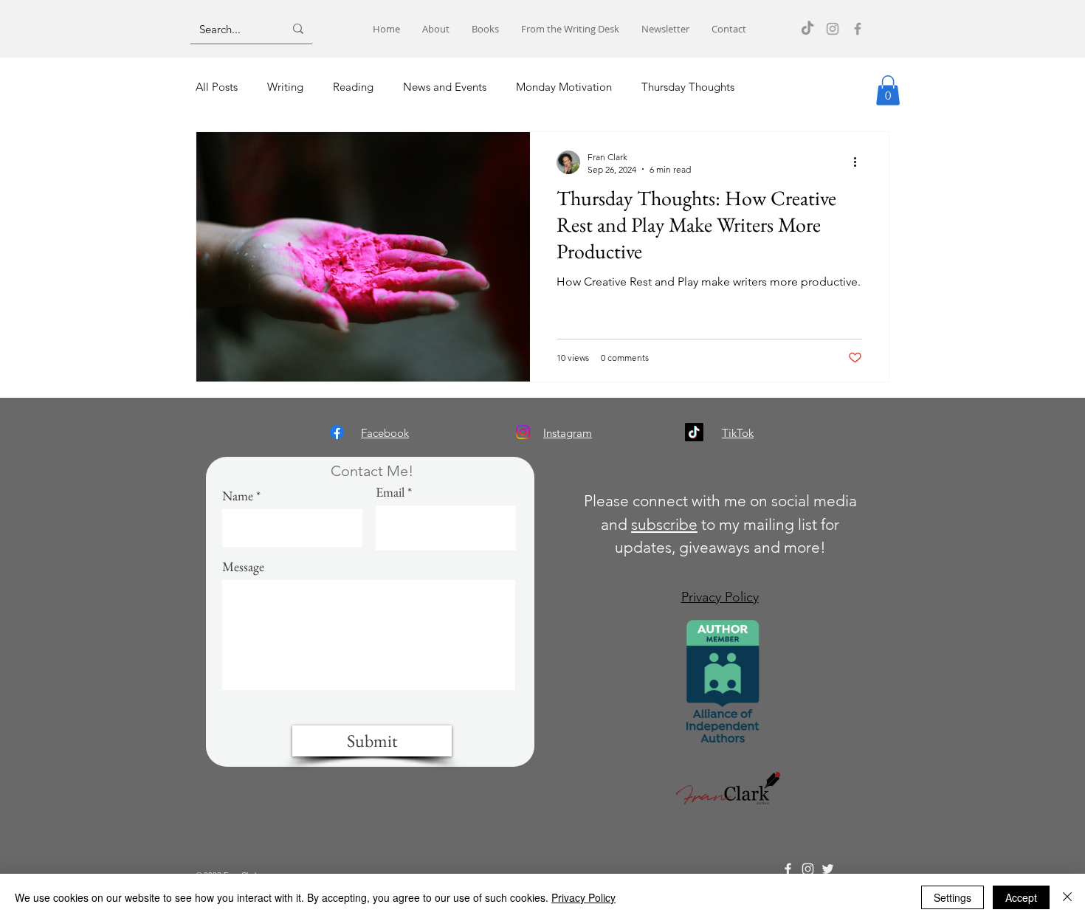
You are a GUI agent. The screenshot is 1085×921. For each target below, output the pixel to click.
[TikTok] (807, 29)
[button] (887, 90)
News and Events (444, 87)
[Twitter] (828, 869)
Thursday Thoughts (687, 87)
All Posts (217, 87)
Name (237, 496)
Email (390, 492)
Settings (952, 897)
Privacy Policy (583, 897)
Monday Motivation (564, 87)
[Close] (1067, 897)
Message (243, 566)
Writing (285, 87)
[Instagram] (832, 29)
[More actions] (860, 162)
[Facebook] (858, 29)
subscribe (664, 524)
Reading (353, 87)
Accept (1021, 897)
